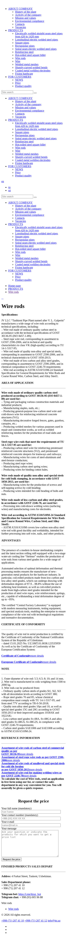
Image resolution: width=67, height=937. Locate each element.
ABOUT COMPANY (20, 8)
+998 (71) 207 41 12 (36, 920)
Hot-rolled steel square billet (30, 55)
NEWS (19, 79)
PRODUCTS (15, 30)
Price (18, 82)
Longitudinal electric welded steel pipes (36, 39)
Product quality (23, 86)
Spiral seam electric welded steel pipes (36, 48)
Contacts (20, 24)
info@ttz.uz (54, 920)
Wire (17, 61)
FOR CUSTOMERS (19, 76)
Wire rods (20, 58)
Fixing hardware (24, 73)
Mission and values (25, 17)
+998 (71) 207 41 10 (12, 920)
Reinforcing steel (24, 52)
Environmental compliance (29, 21)
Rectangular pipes (25, 45)
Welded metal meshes (26, 64)
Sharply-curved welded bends (31, 67)
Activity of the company (28, 14)
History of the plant (25, 11)
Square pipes (22, 42)
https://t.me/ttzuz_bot (29, 894)
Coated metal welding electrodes (32, 70)
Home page (14, 285)
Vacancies (20, 27)
